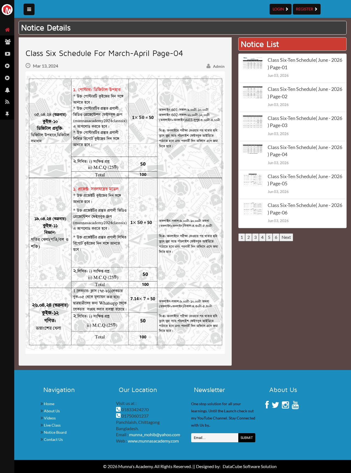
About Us (51, 410)
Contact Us (53, 439)
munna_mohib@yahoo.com (154, 434)
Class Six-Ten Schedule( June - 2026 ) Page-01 (305, 63)
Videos (49, 418)
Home (48, 403)
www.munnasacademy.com (153, 440)
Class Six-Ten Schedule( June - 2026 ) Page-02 (305, 92)
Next (286, 237)
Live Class (52, 425)
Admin (218, 66)
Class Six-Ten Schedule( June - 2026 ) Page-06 (305, 208)
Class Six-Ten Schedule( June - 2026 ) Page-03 (305, 121)
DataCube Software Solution (250, 466)
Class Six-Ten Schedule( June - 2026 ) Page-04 (305, 150)
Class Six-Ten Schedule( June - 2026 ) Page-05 (305, 179)
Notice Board (55, 432)
